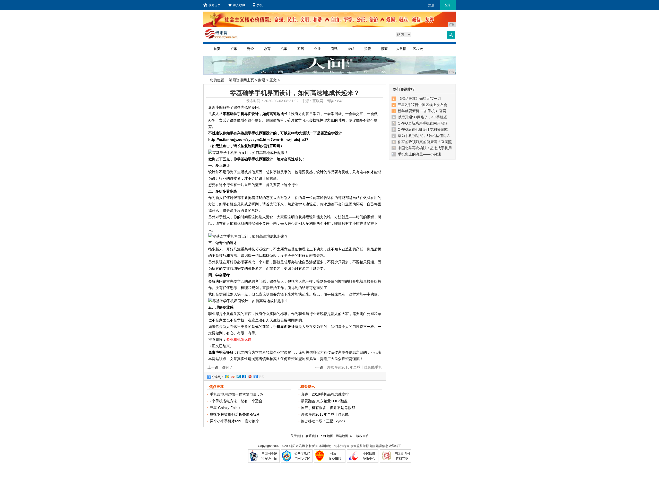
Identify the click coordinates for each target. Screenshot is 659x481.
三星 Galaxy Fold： (225, 408)
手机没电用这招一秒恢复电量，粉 (237, 394)
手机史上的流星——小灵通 (419, 154)
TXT (351, 436)
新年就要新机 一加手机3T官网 (422, 111)
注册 (431, 5)
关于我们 (297, 436)
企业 (317, 49)
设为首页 (214, 5)
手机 (259, 5)
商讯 (334, 49)
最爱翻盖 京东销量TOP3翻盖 (324, 401)
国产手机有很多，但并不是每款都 (328, 408)
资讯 (233, 49)
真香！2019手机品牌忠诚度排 (325, 394)
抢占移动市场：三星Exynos (323, 421)
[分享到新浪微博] (233, 376)
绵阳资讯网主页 (241, 80)
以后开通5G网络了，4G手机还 (422, 117)
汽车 (284, 49)
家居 (300, 49)
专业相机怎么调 (239, 339)
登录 (448, 5)
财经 (250, 49)
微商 (384, 49)
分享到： (218, 377)
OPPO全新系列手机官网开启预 (423, 123)
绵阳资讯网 (297, 446)
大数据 (401, 49)
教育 (267, 49)
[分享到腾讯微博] (238, 376)
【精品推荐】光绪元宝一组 (419, 99)
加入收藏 (239, 5)
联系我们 (312, 436)
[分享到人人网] (244, 376)
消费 (367, 49)
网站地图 (342, 436)
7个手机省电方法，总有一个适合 (236, 401)
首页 (217, 49)
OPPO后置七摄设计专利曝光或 (423, 129)
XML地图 (326, 436)
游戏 (351, 49)
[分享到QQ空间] (227, 376)
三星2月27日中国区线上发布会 (422, 105)
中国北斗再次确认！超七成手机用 (425, 148)
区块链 (418, 49)
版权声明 (362, 436)
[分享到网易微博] (250, 376)
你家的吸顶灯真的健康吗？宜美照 (425, 142)
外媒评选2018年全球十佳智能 (325, 414)
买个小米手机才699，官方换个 (234, 421)
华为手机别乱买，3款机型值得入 (424, 136)
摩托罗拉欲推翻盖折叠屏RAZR (234, 414)
